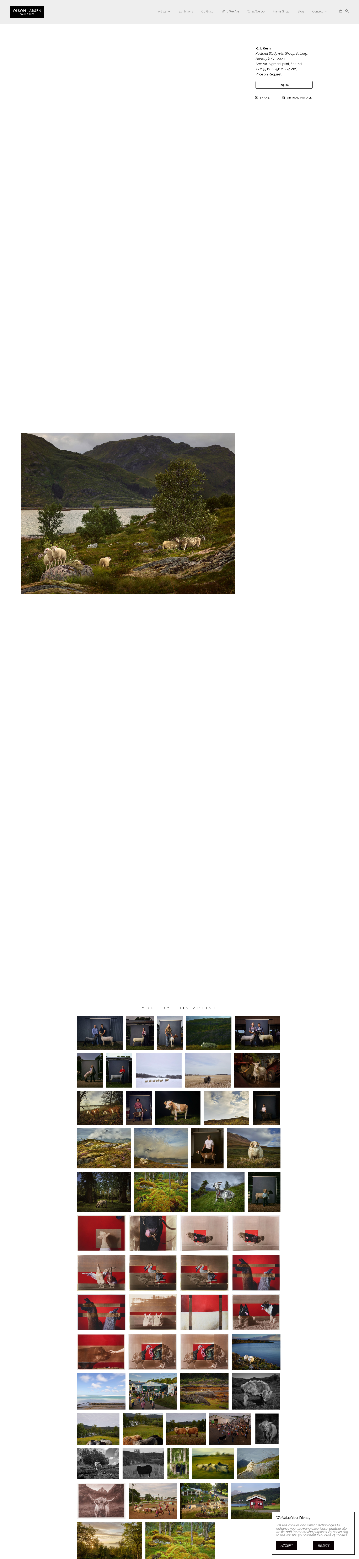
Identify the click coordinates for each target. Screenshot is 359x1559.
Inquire (284, 84)
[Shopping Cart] (340, 11)
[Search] (347, 11)
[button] (164, 11)
